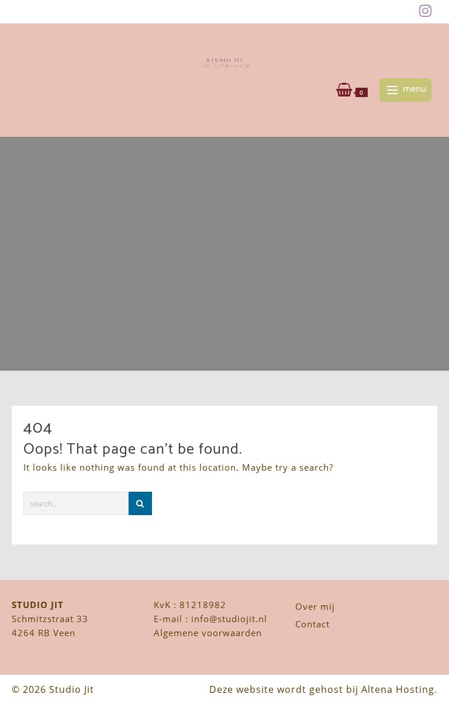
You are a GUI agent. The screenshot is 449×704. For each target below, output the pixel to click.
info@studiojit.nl (229, 618)
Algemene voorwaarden (208, 633)
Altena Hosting (397, 689)
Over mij (315, 606)
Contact (312, 624)
